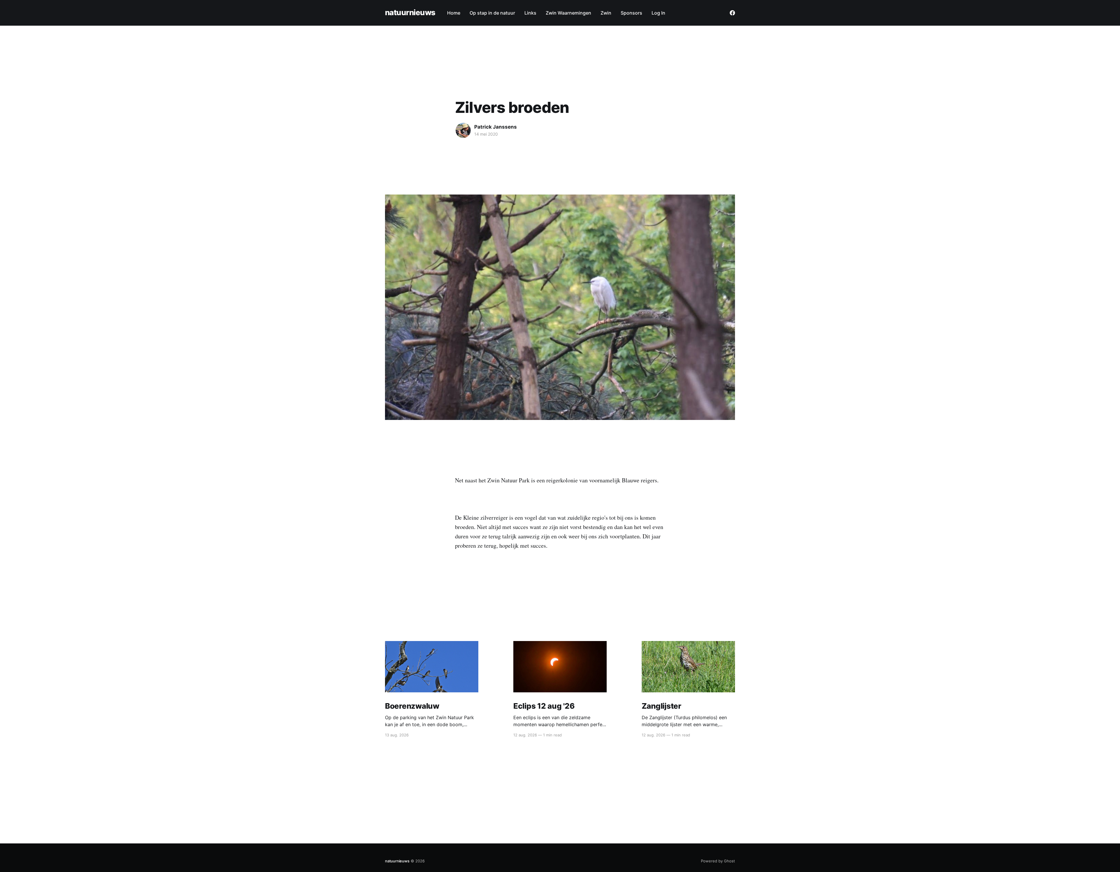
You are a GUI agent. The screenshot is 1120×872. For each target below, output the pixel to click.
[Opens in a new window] (732, 12)
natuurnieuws (410, 13)
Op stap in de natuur (492, 13)
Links (530, 13)
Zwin (606, 13)
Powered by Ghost (718, 861)
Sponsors (631, 13)
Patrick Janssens (495, 127)
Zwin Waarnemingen (568, 13)
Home (453, 13)
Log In (658, 13)
